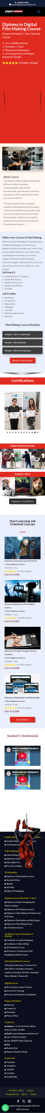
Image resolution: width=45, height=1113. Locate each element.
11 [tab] (35, 432)
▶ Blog (7, 1044)
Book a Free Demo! (22, 360)
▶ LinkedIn (9, 1069)
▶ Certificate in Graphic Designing (19, 940)
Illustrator (19, 965)
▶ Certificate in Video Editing (17, 944)
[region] (23, 411)
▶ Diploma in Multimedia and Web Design (22, 920)
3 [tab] (13, 432)
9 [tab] (29, 432)
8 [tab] (26, 432)
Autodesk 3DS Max (21, 972)
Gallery (33, 1094)
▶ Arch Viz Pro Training (14, 991)
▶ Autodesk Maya (12, 880)
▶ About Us (9, 1005)
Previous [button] (7, 410)
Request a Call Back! (23, 501)
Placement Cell (12, 1094)
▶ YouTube (9, 1073)
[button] (5, 1107)
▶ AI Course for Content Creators (18, 987)
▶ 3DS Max (9, 887)
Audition (8, 972)
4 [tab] (15, 432)
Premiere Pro (30, 965)
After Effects (10, 969)
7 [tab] (24, 432)
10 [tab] (32, 432)
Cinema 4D (23, 976)
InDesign (20, 969)
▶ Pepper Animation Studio (16, 1052)
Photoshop (9, 965)
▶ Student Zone (11, 1048)
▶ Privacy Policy (11, 1015)
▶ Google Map (11, 1076)
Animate (28, 969)
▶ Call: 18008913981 (14, 1041)
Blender (14, 976)
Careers (30, 1090)
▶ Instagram (10, 1065)
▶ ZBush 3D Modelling (14, 891)
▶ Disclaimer (10, 1012)
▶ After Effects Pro (12, 862)
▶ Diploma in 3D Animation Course (19, 876)
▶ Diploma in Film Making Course (18, 924)
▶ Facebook (10, 1062)
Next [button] (37, 410)
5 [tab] (18, 432)
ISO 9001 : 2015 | (16, 1090)
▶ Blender (9, 883)
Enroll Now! (22, 719)
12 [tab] (37, 432)
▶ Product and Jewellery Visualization (20, 994)
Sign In (24, 1094)
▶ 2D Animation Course (15, 947)
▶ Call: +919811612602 (15, 1037)
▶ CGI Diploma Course (14, 927)
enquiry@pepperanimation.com (25, 1033)
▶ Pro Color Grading (13, 866)
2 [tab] (10, 432)
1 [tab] (7, 432)
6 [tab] (21, 432)
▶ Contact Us (10, 1008)
